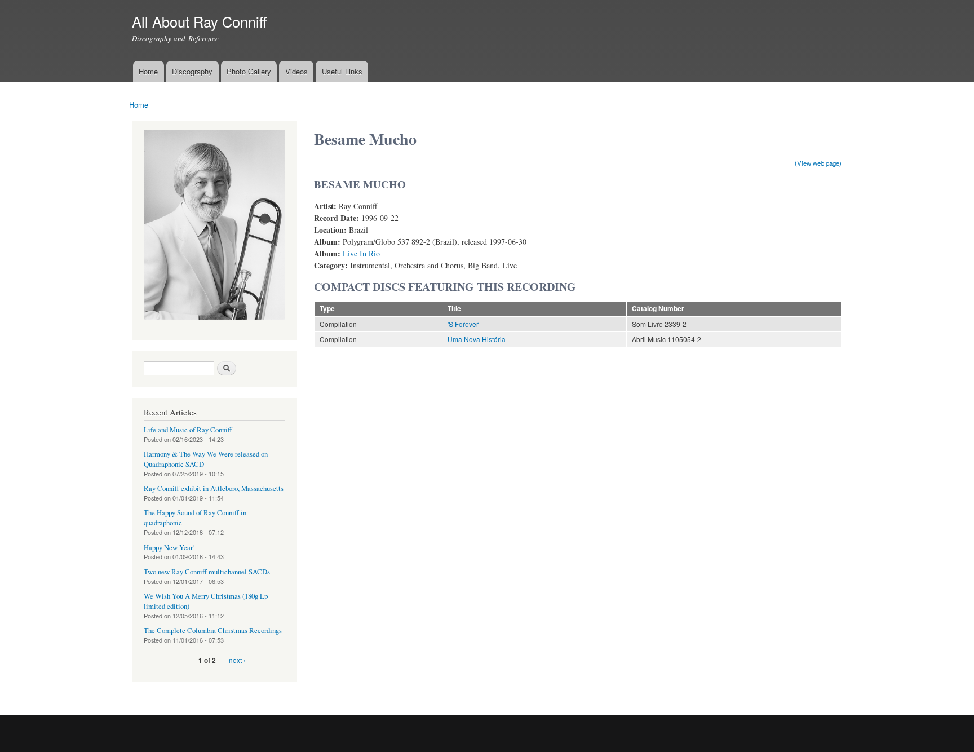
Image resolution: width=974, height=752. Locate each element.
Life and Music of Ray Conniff (188, 430)
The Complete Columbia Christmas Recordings (213, 630)
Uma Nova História (477, 339)
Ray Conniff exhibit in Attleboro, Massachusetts (214, 488)
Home (148, 71)
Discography (192, 71)
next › (237, 660)
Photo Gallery (249, 71)
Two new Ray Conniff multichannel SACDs (207, 572)
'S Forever (463, 324)
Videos (296, 71)
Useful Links (342, 71)
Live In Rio (361, 253)
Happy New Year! (169, 547)
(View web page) (818, 162)
